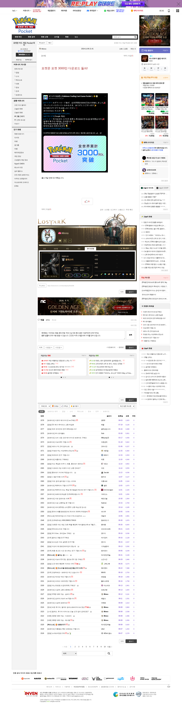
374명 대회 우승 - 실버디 (58, 594)
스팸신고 (121, 209)
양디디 (103, 533)
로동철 (103, 577)
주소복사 (42, 286)
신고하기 (114, 209)
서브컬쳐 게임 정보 (21, 160)
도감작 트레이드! (57, 603)
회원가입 (19, 59)
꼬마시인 (104, 446)
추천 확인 (129, 209)
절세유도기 (105, 520)
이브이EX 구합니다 (58, 442)
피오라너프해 (105, 529)
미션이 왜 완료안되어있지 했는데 (61, 546)
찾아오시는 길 (121, 687)
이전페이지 (111, 347)
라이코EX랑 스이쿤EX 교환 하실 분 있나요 (66, 507)
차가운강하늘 (105, 555)
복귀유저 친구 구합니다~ (58, 455)
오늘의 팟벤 (18, 112)
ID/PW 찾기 (28, 59)
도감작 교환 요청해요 (59, 590)
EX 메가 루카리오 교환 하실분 (60, 425)
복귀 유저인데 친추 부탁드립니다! (62, 429)
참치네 (103, 477)
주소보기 (42, 43)
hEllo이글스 (108, 633)
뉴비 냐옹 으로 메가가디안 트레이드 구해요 (67, 438)
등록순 (48, 320)
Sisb (102, 433)
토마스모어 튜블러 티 (149, 295)
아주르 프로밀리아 (20, 178)
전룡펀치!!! (56, 625)
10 (105, 647)
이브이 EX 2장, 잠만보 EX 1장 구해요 (65, 559)
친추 (16, 91)
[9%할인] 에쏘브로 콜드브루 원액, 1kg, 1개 (155, 282)
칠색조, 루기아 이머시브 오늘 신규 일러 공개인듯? (68, 612)
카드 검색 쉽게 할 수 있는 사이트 (61, 481)
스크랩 (106, 209)
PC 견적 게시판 (19, 120)
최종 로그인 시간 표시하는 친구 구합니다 (64, 551)
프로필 (56, 249)
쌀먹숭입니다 (105, 429)
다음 (109, 647)
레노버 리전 (18, 167)
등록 (130, 335)
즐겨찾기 (76, 406)
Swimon (103, 503)
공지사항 (132, 687)
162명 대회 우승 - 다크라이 (59, 616)
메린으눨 (104, 499)
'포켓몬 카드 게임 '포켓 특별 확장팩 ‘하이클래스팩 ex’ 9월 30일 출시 (74, 525)
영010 (103, 420)
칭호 (79, 249)
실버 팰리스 (18, 171)
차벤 (15, 141)
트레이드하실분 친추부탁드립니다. (63, 494)
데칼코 (103, 516)
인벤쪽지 (60, 240)
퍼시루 (103, 512)
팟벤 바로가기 (19, 134)
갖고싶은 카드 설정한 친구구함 (60, 542)
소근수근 (104, 559)
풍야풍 (103, 525)
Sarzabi (106, 472)
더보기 (70, 240)
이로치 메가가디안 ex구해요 (61, 420)
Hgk (102, 507)
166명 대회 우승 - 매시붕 (58, 620)
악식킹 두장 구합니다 (59, 577)
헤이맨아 (104, 568)
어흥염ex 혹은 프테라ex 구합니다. (63, 629)
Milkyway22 (105, 438)
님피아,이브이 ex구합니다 (60, 598)
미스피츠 (107, 585)
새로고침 (134, 320)
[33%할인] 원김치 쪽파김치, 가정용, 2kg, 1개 (155, 286)
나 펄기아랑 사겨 (55, 477)
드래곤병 (104, 590)
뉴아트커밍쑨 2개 (56, 633)
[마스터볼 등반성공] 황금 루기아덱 (65, 568)
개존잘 (106, 451)
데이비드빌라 (108, 490)
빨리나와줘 (105, 581)
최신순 (54, 320)
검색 (109, 653)
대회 (16, 84)
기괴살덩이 (105, 546)
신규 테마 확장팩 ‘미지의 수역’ (60, 564)
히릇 (102, 459)
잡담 (16, 72)
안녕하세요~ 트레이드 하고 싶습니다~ (63, 572)
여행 (15, 149)
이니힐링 (65, 240)
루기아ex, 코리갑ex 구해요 (59, 533)
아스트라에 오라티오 (21, 182)
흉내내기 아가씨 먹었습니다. (60, 472)
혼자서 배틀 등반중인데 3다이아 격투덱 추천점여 (67, 512)
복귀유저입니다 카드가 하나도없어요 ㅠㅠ (66, 516)
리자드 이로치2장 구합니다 (61, 581)
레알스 (103, 598)
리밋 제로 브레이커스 (21, 175)
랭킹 (67, 249)
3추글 (66, 406)
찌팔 (102, 425)
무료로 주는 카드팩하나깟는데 (60, 451)
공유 (101, 209)
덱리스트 (18, 80)
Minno (43, 49)
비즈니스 (58, 687)
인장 (44, 249)
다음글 (48, 347)
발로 (105, 485)
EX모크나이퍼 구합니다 (58, 529)
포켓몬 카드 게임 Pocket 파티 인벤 (125, 43)
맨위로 (121, 347)
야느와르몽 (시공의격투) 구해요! (61, 585)
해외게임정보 (19, 152)
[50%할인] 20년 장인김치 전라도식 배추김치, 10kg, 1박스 (155, 299)
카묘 (102, 468)
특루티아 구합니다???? (59, 485)
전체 (41, 411)
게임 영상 (17, 156)
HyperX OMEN (19, 164)
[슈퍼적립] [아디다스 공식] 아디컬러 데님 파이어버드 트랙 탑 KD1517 (155, 290)
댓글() (130, 56)
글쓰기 (131, 400)
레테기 (106, 455)
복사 (49, 43)
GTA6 (16, 186)
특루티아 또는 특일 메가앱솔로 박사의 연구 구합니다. (70, 490)
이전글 (57, 347)
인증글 (56, 406)
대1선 (106, 464)
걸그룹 (16, 145)
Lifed (102, 629)
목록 (125, 56)
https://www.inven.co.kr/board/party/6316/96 (61, 285)
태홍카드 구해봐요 (58, 459)
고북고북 (107, 564)
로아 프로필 (90, 249)
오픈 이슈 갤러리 (20, 105)
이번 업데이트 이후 (58, 499)
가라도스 (104, 494)
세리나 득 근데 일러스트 (58, 446)
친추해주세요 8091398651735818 (61, 520)
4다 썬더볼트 (56, 433)
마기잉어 (104, 538)
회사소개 (49, 687)
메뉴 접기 (125, 248)
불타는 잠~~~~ (57, 555)
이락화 (103, 603)
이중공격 (104, 442)
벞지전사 (104, 551)
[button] (61, 377)
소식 (16, 76)
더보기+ (84, 355)
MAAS (103, 572)
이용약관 (67, 687)
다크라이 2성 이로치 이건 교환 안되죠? (63, 468)
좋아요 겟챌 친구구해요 (58, 538)
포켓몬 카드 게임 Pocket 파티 (24, 44)
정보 (16, 87)
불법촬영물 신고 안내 (107, 687)
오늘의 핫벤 (18, 109)
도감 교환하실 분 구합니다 (60, 503)
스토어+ (165, 77)
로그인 (161, 11)
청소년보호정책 (93, 687)
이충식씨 (104, 481)
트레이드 (18, 95)
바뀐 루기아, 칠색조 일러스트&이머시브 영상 (66, 607)
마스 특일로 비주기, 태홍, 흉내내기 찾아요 (65, 464)
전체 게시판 (18, 69)
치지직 (16, 137)
